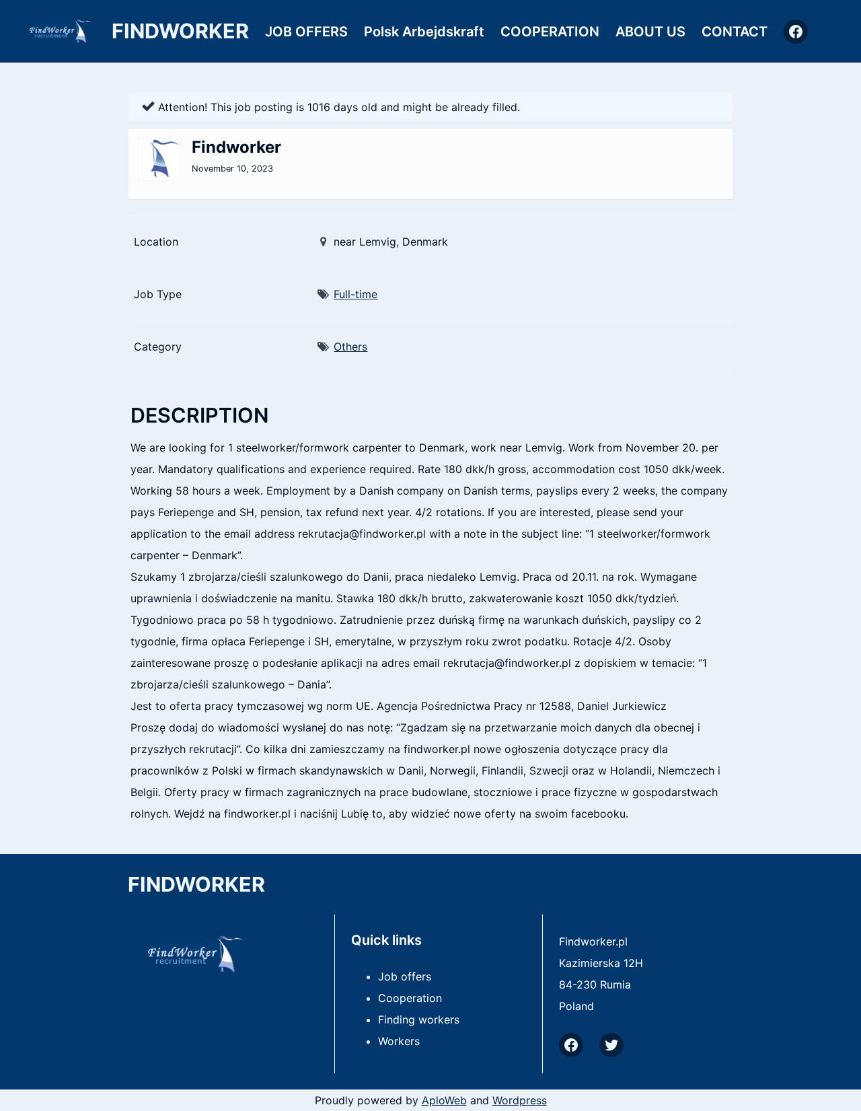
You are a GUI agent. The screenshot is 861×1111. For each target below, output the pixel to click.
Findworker (180, 31)
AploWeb (444, 1100)
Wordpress (519, 1100)
